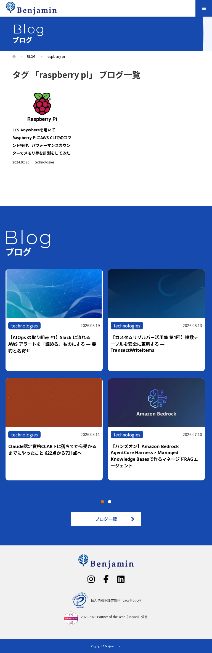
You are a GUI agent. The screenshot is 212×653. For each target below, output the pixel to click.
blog (15, 434)
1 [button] (102, 501)
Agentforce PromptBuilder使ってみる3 (152, 446)
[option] (109, 378)
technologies (44, 162)
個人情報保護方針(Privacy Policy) (116, 600)
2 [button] (109, 501)
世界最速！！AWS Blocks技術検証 (42, 350)
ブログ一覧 (106, 519)
